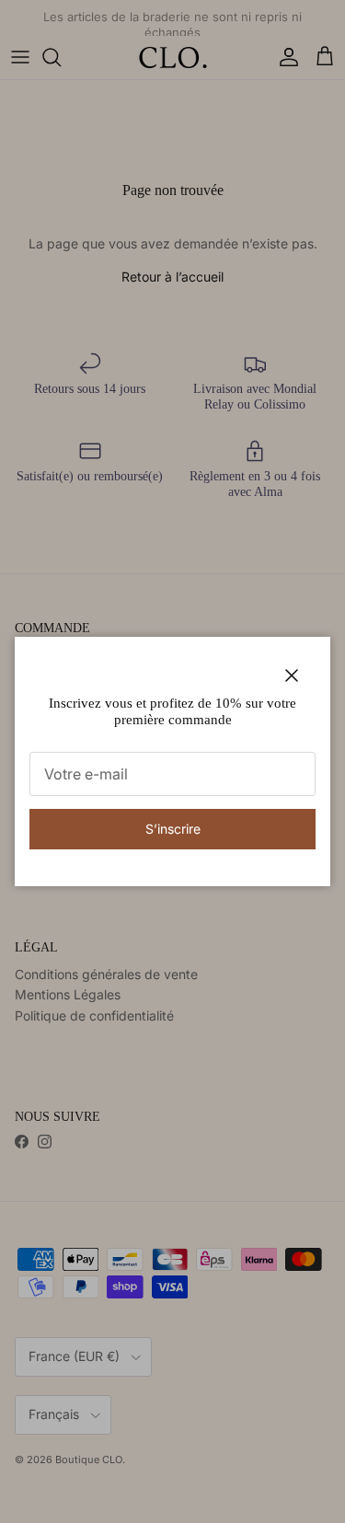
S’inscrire (173, 828)
